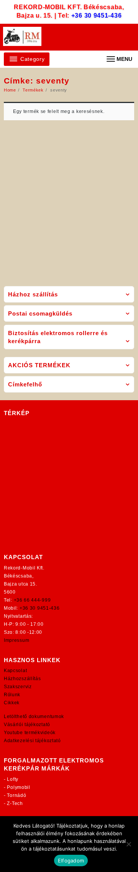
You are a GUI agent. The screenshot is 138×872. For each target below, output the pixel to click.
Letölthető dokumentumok (34, 716)
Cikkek (12, 702)
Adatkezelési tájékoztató (32, 740)
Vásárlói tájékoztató (27, 724)
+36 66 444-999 (32, 600)
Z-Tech (15, 803)
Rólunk (12, 694)
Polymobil (18, 787)
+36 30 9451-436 (96, 15)
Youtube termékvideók (30, 732)
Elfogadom (71, 860)
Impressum (16, 640)
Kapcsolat (15, 670)
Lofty (12, 779)
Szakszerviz (18, 686)
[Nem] (128, 844)
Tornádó (16, 795)
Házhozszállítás (22, 678)
